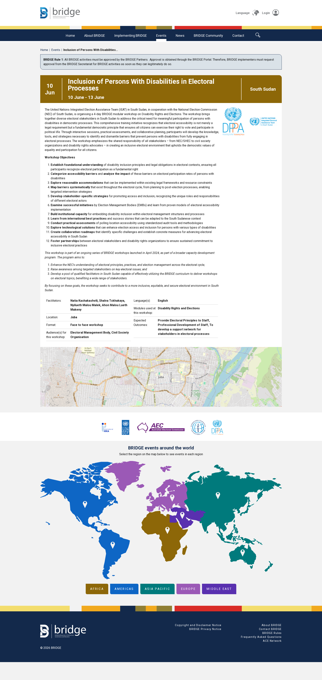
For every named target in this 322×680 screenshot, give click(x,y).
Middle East (219, 589)
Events (161, 35)
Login (266, 13)
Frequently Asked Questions (261, 636)
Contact (238, 35)
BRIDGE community (208, 35)
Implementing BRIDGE (130, 35)
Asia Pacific (157, 589)
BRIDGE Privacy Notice (205, 629)
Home (70, 35)
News (180, 35)
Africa (97, 589)
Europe (188, 589)
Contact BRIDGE (270, 629)
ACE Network (272, 640)
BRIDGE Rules (272, 632)
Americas (124, 589)
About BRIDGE (94, 35)
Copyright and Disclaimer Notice (198, 625)
